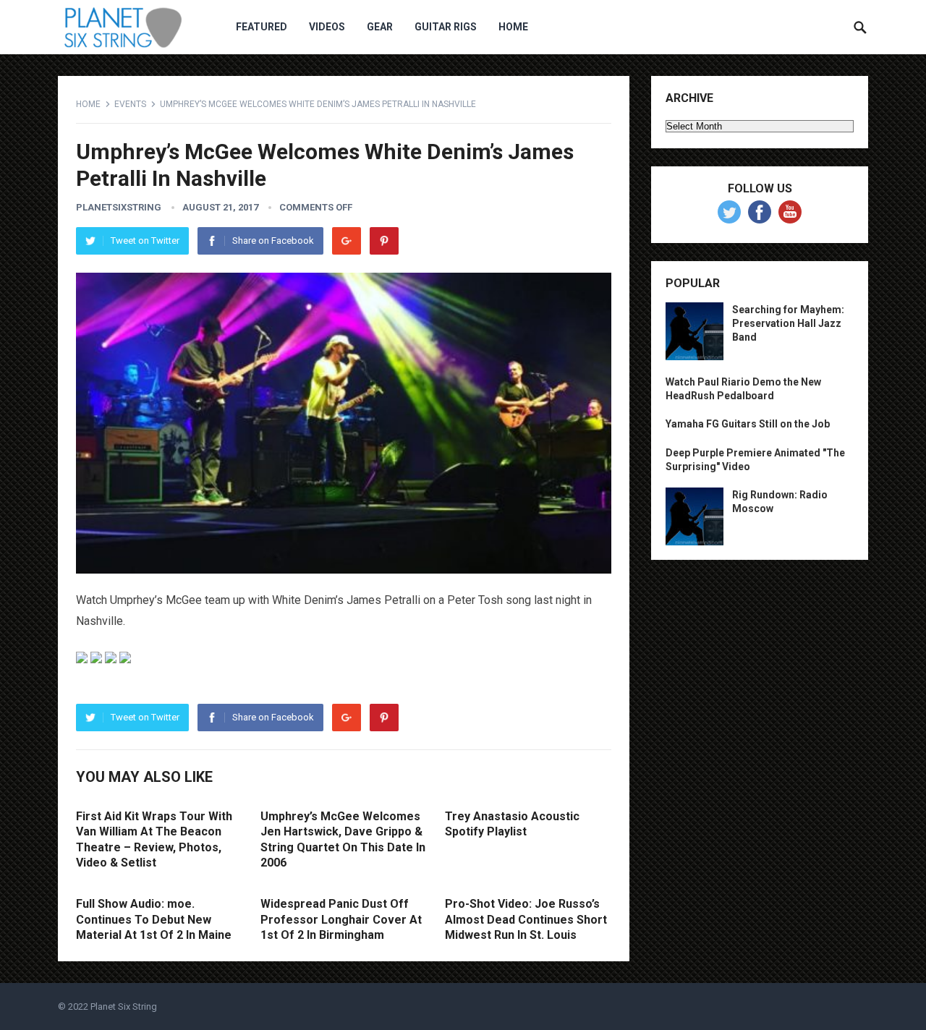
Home (513, 27)
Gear (380, 27)
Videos (327, 27)
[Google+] (346, 241)
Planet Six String (123, 1006)
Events (130, 104)
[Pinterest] (384, 241)
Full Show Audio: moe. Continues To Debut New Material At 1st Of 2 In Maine (154, 919)
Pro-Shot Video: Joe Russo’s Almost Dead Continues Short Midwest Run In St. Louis (526, 919)
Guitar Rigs (446, 27)
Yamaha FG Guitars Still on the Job (748, 424)
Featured (261, 27)
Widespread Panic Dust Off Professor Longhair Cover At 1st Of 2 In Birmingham (341, 919)
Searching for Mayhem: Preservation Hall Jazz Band (788, 323)
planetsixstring (118, 207)
